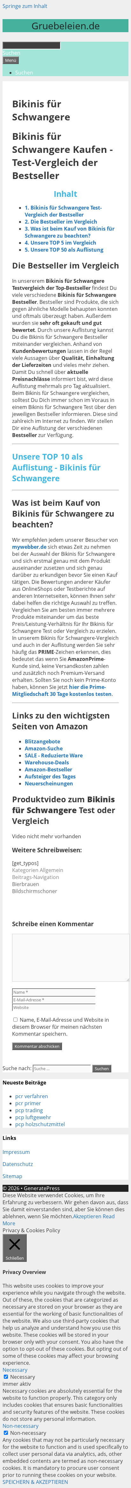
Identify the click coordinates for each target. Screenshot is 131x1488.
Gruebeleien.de (65, 25)
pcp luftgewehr (33, 1117)
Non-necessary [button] (20, 1425)
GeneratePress (42, 1188)
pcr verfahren (31, 1096)
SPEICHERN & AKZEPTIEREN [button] (35, 1481)
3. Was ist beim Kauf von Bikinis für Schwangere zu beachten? (69, 232)
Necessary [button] (15, 1369)
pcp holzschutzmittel (40, 1124)
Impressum (16, 1151)
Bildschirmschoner (34, 891)
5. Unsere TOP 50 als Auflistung (64, 249)
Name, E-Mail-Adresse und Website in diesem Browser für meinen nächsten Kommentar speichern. (60, 1026)
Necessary (22, 1376)
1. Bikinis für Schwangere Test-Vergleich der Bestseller (63, 211)
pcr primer (28, 1103)
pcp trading (29, 1110)
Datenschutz (18, 1164)
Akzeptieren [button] (87, 1216)
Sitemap (12, 1176)
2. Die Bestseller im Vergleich (61, 221)
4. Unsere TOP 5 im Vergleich (60, 242)
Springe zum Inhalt (25, 6)
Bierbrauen (25, 884)
